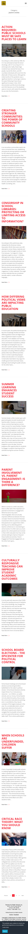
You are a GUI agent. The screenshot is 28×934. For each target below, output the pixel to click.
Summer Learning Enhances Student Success (9, 390)
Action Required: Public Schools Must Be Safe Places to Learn (14, 33)
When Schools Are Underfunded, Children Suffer (13, 741)
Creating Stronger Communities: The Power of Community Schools (12, 118)
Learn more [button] (5, 927)
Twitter (11, 914)
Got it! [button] (5, 931)
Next (23, 895)
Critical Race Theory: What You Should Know (12, 823)
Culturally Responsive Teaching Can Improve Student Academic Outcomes (12, 569)
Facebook (16, 914)
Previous (6, 895)
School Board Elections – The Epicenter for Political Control (13, 656)
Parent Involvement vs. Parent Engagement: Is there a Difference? (13, 477)
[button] (26, 3)
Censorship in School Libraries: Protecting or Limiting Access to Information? (13, 212)
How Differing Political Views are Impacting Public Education (13, 303)
